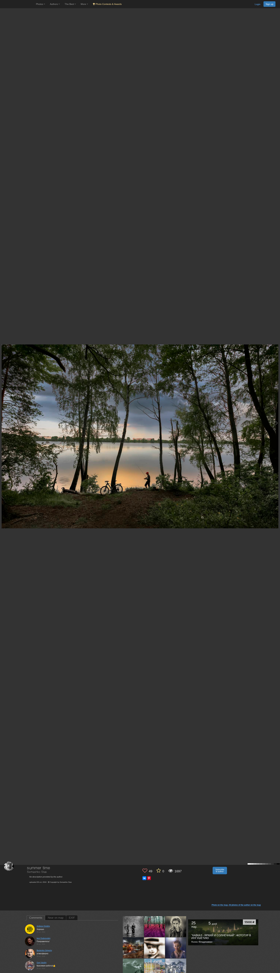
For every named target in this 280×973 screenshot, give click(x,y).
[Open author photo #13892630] (133, 948)
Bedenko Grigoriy (44, 950)
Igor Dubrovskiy (43, 938)
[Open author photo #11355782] (175, 969)
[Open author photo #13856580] (154, 948)
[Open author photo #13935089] (154, 926)
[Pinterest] (149, 878)
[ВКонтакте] (144, 878)
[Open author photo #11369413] (154, 969)
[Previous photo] (3, 423)
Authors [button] (54, 4)
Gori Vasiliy (42, 963)
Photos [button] (40, 4)
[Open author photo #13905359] (175, 926)
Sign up (269, 4)
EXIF (72, 917)
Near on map (55, 917)
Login (257, 4)
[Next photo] (277, 423)
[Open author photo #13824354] (133, 969)
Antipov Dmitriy (43, 926)
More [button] (84, 4)
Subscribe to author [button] (219, 870)
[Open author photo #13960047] (133, 926)
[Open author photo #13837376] (175, 948)
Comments (35, 917)
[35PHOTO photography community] (17, 4)
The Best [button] (70, 4)
